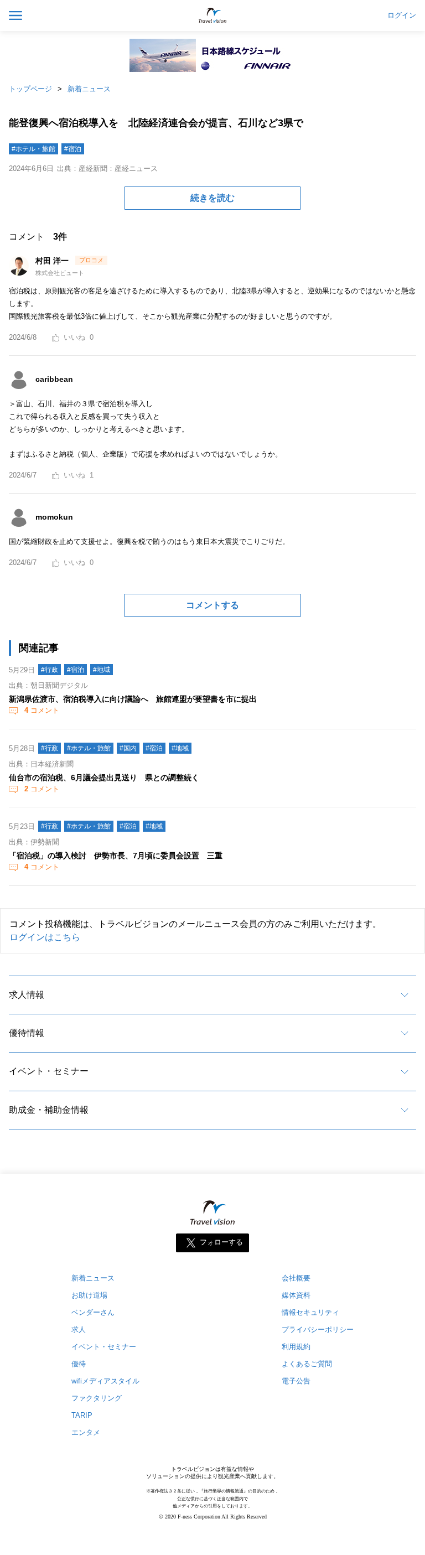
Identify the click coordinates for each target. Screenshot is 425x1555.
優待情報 (26, 1033)
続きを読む (212, 198)
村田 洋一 (53, 260)
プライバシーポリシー (318, 1329)
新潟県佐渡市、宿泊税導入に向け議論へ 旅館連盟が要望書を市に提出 (133, 698)
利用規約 (296, 1347)
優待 (78, 1364)
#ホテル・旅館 (33, 149)
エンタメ (85, 1432)
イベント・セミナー (49, 1071)
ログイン (401, 15)
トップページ (30, 89)
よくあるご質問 (307, 1364)
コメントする (212, 605)
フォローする (221, 1242)
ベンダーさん (93, 1312)
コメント (41, 710)
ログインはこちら (44, 937)
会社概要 (296, 1278)
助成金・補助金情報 (49, 1110)
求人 (78, 1329)
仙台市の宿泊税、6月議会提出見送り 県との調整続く (104, 777)
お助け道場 (89, 1295)
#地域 (101, 669)
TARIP (81, 1415)
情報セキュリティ (310, 1312)
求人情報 (26, 994)
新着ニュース (89, 89)
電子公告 (296, 1381)
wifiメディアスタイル (105, 1381)
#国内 (128, 748)
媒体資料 (296, 1295)
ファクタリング (96, 1398)
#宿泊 (72, 149)
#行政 (49, 669)
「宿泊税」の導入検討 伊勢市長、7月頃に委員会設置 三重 (115, 855)
